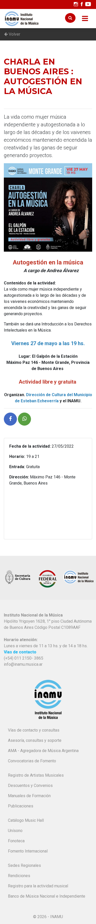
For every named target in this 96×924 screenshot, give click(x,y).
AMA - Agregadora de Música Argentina (43, 750)
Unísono (15, 830)
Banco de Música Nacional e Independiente (46, 896)
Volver (14, 34)
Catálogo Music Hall (26, 820)
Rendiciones (19, 875)
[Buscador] (70, 18)
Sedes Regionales (24, 865)
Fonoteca (16, 840)
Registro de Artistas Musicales (36, 775)
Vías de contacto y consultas (33, 730)
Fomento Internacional (28, 851)
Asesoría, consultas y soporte (34, 740)
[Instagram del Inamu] (75, 4)
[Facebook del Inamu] (81, 4)
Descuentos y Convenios (30, 785)
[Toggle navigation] (85, 18)
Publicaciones (20, 806)
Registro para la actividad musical (38, 886)
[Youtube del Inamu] (88, 4)
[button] (10, 419)
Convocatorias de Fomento (32, 760)
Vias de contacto (20, 652)
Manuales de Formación (29, 795)
